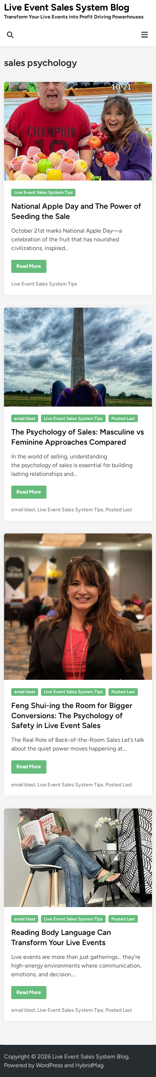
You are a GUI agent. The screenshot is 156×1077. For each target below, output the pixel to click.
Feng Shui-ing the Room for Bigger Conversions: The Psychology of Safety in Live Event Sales (71, 715)
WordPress (49, 1065)
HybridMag (89, 1065)
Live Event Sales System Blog (67, 7)
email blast (25, 418)
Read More (28, 268)
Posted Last (123, 418)
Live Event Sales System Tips (43, 192)
